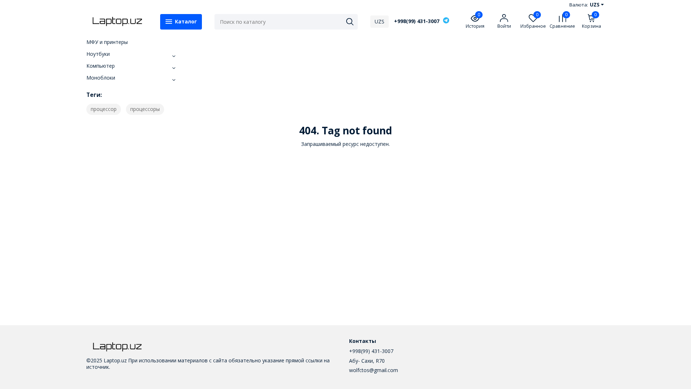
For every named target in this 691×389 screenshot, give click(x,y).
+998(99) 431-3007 (416, 21)
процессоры (145, 109)
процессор (104, 109)
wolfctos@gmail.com (373, 370)
